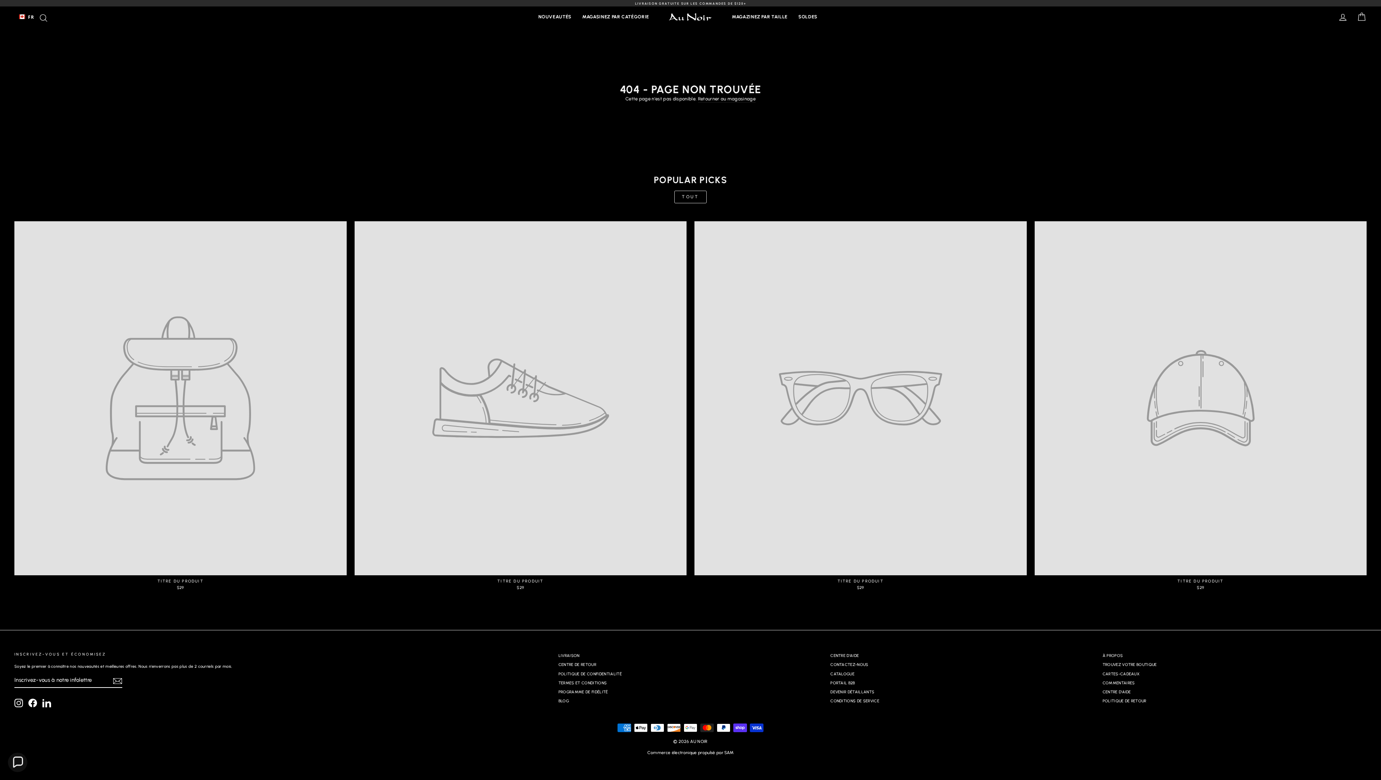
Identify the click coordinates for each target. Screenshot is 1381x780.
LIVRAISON (569, 655)
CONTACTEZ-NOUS (849, 664)
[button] (17, 762)
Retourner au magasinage (727, 98)
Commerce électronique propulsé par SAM (690, 752)
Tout (690, 196)
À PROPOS (1113, 655)
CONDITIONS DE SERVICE (854, 701)
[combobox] (26, 17)
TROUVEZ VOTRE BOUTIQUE (1130, 664)
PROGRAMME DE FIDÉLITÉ (583, 692)
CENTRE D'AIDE (844, 655)
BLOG (564, 701)
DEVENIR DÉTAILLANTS (852, 692)
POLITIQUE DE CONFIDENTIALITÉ (590, 674)
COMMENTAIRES (1119, 683)
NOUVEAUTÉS (555, 16)
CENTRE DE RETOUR (577, 664)
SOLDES (807, 16)
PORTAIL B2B (842, 683)
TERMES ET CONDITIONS (583, 683)
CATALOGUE (842, 674)
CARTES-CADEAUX (1121, 674)
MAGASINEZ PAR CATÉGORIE (615, 16)
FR (31, 16)
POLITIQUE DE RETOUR (1125, 701)
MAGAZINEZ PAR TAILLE (760, 16)
